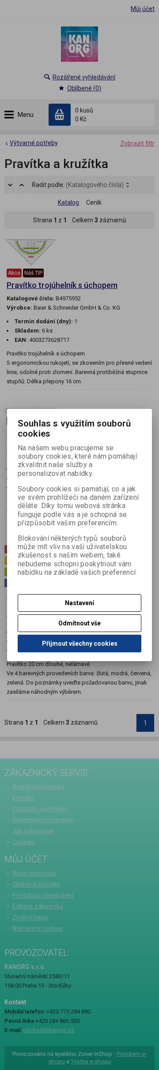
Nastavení (79, 602)
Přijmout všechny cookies (79, 643)
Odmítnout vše (79, 623)
